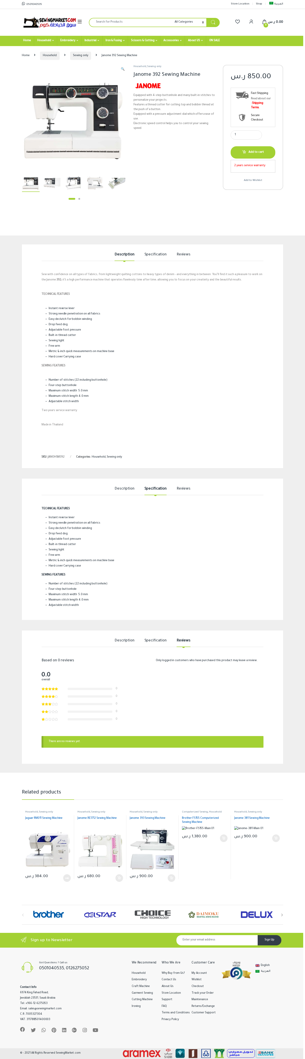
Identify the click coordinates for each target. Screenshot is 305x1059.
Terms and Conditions (176, 1012)
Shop (259, 4)
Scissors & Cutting (142, 40)
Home (27, 40)
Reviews (183, 255)
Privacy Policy (170, 1019)
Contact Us (169, 979)
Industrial (91, 40)
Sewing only (80, 55)
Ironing (136, 1006)
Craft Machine (141, 986)
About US (194, 40)
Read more (67, 878)
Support (167, 999)
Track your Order (203, 993)
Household (44, 40)
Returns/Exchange (203, 1006)
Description (124, 255)
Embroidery (67, 40)
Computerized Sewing (195, 812)
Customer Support (204, 1012)
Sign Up (269, 940)
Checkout (198, 986)
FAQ (164, 1006)
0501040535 (34, 4)
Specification (155, 255)
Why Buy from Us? (173, 973)
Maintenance (200, 999)
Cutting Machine (142, 999)
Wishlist (197, 979)
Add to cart (256, 152)
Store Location (240, 4)
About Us (167, 986)
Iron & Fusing (114, 40)
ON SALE (214, 40)
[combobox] (130, 22)
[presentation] (282, 915)
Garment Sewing (142, 993)
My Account (199, 973)
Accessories (171, 40)
